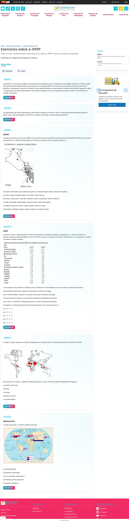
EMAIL (126, 2)
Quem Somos (5, 510)
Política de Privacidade (8, 516)
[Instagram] (18, 9)
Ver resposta (9, 97)
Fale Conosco (37, 511)
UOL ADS (59, 2)
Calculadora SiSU (70, 514)
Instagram (103, 512)
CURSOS (44, 2)
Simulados (68, 508)
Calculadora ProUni (71, 517)
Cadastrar (36, 508)
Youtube (102, 516)
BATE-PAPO (115, 2)
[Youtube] (3, 9)
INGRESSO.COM (19, 2)
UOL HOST (28, 2)
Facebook (103, 509)
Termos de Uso (6, 518)
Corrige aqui (68, 511)
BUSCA (104, 2)
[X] (13, 9)
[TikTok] (8, 9)
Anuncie (3, 513)
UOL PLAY (52, 2)
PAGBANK (37, 2)
